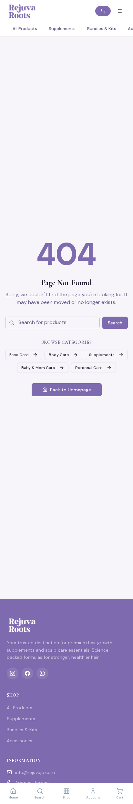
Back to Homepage (70, 390)
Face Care (19, 354)
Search (115, 323)
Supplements (62, 28)
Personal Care (89, 367)
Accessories (19, 741)
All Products (25, 28)
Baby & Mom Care (38, 367)
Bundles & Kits (101, 28)
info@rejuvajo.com (35, 772)
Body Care (59, 354)
